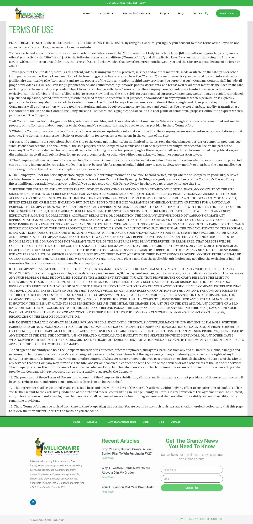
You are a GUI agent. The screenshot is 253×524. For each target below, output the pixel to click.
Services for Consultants (136, 13)
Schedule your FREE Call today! (126, 2)
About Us (104, 13)
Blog (181, 13)
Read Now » (108, 458)
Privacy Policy (196, 519)
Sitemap (180, 519)
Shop (163, 13)
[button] (206, 13)
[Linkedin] (33, 502)
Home (86, 13)
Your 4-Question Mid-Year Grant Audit (128, 487)
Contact (197, 13)
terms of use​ (215, 519)
